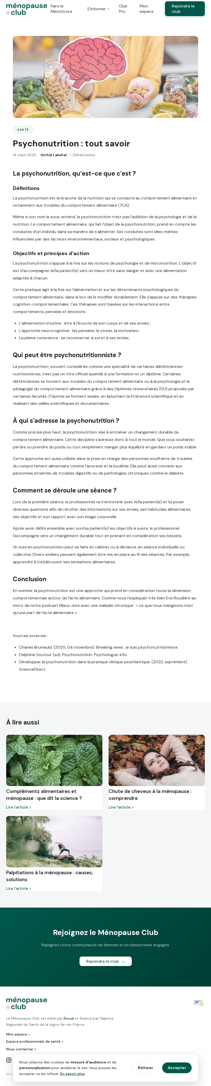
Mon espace (147, 8)
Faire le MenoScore (61, 8)
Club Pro (123, 8)
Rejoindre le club (183, 8)
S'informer (98, 9)
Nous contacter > (21, 1049)
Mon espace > (18, 1034)
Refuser (145, 1067)
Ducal (69, 1018)
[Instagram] (8, 1061)
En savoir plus (72, 1073)
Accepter (177, 1067)
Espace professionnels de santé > (35, 1041)
